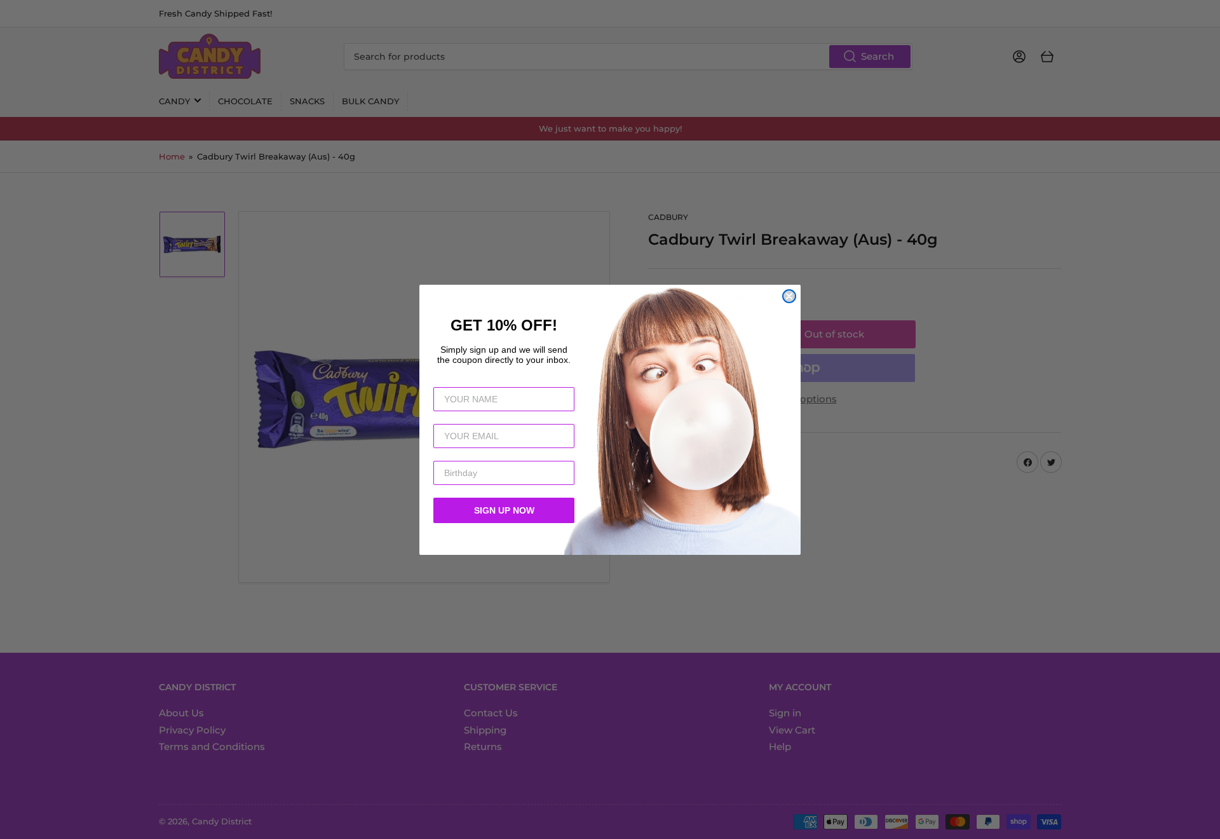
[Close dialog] (789, 296)
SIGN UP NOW (504, 510)
